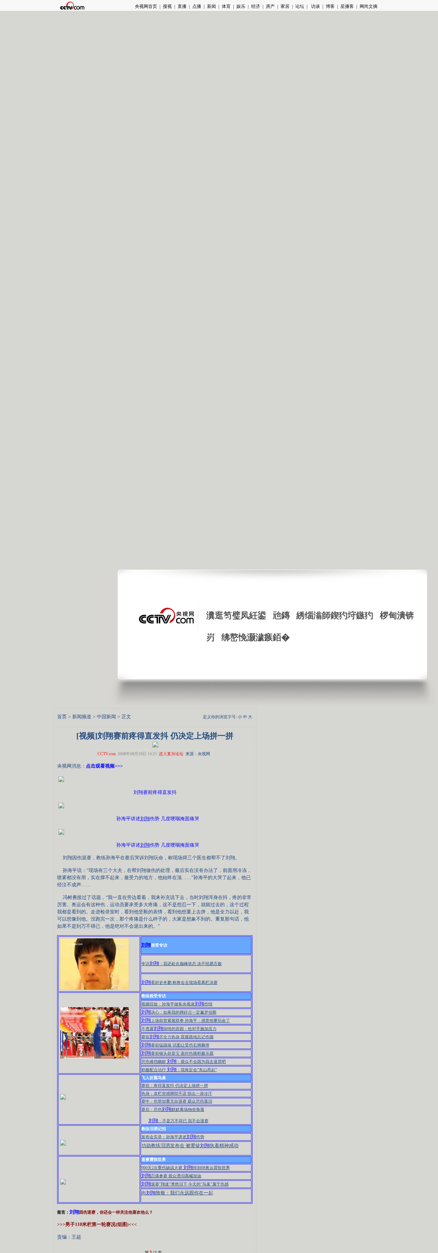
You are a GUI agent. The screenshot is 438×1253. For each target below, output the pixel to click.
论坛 (299, 6)
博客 (330, 6)
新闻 (211, 6)
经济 (255, 6)
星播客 (347, 6)
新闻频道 (81, 716)
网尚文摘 (368, 6)
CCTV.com (107, 753)
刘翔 (74, 1212)
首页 (62, 716)
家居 (285, 6)
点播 (196, 6)
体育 (226, 6)
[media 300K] (155, 744)
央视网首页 (146, 6)
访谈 (315, 6)
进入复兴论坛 (171, 753)
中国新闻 (106, 716)
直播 (182, 6)
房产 (270, 6)
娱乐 (240, 6)
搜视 (167, 6)
